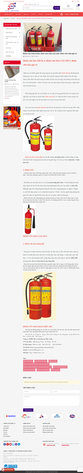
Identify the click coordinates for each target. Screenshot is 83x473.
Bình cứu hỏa (52, 361)
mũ (38, 4)
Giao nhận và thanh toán (49, 428)
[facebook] (75, 1)
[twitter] (73, 1)
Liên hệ (41, 14)
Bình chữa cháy (28, 361)
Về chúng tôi (48, 14)
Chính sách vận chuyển (29, 428)
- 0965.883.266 (31, 459)
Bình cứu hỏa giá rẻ (29, 369)
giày (35, 4)
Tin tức (33, 14)
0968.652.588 (51, 445)
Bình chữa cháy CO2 (40, 361)
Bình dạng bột (55, 369)
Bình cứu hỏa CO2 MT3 (60, 367)
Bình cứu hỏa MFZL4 (43, 369)
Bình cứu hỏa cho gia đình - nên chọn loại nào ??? (37, 367)
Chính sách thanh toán (29, 426)
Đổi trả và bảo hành (48, 430)
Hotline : (71, 14)
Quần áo (30, 4)
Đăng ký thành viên (48, 432)
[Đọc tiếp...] (7, 98)
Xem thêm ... (9, 56)
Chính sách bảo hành (29, 432)
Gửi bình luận (28, 410)
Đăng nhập (65, 9)
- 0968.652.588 (22, 459)
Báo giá (26, 14)
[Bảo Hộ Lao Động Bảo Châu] (12, 7)
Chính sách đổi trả (28, 430)
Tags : (25, 358)
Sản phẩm (18, 14)
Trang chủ (9, 14)
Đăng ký (71, 9)
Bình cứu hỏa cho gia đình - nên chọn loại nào (36, 364)
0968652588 (65, 445)
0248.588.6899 (14, 459)
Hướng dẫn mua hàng (48, 426)
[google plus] (78, 1)
